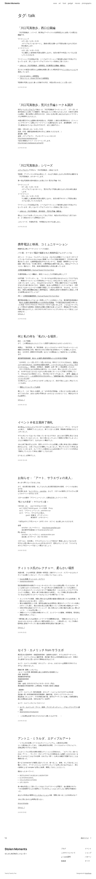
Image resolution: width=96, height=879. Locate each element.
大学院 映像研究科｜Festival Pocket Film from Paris (36, 270)
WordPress (88, 873)
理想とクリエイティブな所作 (30, 387)
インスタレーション (69, 69)
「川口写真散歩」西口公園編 (37, 28)
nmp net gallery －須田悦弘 (29, 76)
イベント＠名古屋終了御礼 (35, 422)
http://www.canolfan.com (51, 527)
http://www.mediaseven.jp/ (27, 138)
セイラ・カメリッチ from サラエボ (41, 650)
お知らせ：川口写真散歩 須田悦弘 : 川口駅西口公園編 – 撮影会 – (43, 65)
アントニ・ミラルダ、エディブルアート (44, 738)
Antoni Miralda (23, 803)
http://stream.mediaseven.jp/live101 (31, 143)
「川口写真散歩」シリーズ (35, 165)
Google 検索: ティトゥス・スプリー (32, 579)
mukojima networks (27, 581)
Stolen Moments (12, 3)
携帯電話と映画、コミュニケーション (43, 244)
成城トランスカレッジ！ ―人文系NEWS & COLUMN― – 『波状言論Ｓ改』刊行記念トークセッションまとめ (48, 376)
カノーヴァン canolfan (37, 491)
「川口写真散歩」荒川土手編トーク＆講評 (45, 105)
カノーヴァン (27, 427)
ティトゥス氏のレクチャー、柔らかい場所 (46, 568)
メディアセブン (29, 109)
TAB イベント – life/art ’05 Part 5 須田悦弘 (34, 78)
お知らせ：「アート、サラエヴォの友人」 (46, 477)
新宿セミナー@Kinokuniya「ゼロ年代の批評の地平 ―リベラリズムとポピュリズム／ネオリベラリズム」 (48, 364)
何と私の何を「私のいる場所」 (38, 336)
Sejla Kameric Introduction (29, 712)
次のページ (86, 838)
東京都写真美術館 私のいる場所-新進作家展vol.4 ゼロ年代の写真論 (42, 358)
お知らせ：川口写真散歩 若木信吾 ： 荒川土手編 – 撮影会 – (41, 211)
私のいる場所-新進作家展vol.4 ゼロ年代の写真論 (36, 302)
